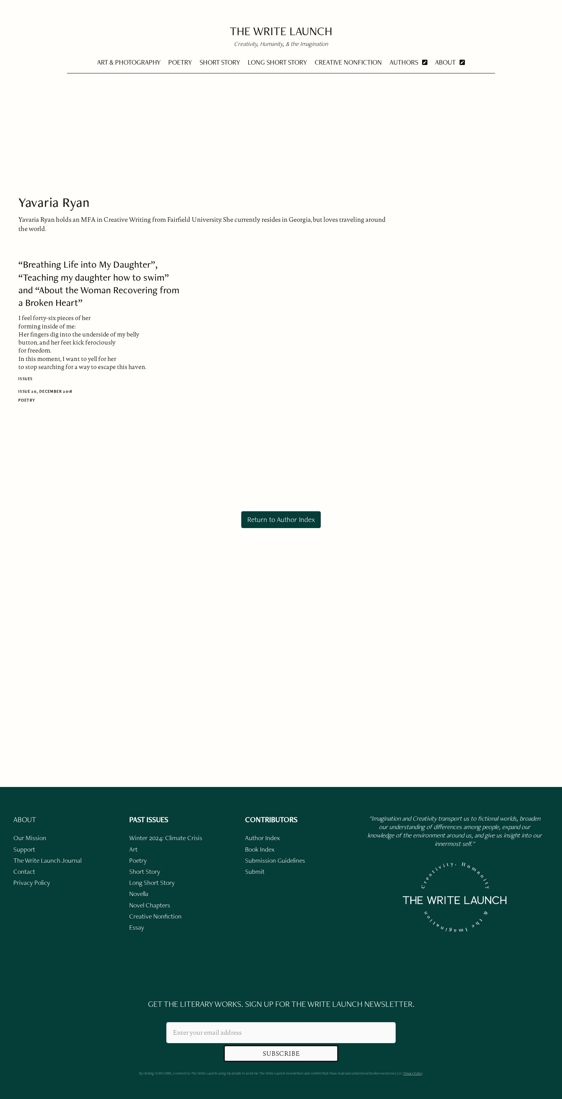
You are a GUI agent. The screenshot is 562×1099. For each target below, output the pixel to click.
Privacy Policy (412, 1073)
